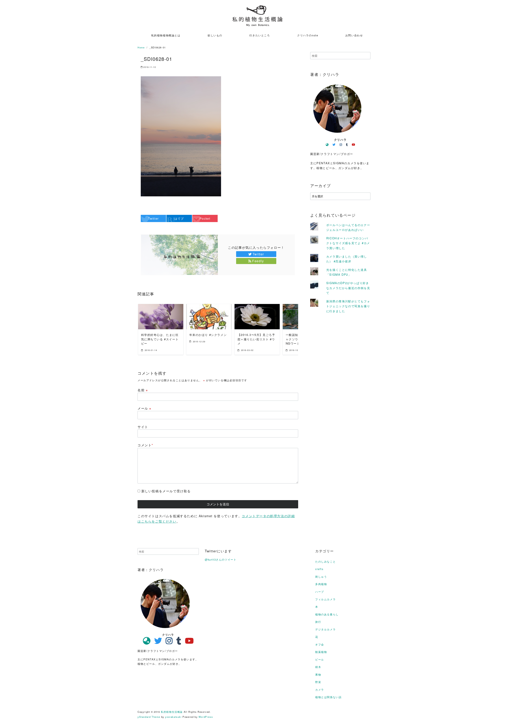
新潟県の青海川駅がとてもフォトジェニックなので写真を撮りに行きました (348, 306)
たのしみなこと (325, 561)
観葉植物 (321, 652)
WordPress (206, 716)
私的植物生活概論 (172, 711)
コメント (145, 445)
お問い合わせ (354, 35)
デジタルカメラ (325, 629)
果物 (318, 674)
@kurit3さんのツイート (220, 559)
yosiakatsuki (173, 716)
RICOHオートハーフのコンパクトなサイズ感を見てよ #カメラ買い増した (348, 243)
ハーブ (319, 592)
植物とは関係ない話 (328, 697)
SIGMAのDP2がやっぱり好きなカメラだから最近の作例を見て (348, 288)
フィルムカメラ (325, 599)
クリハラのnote (307, 35)
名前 (143, 390)
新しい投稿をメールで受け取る (166, 491)
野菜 (318, 682)
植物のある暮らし (327, 614)
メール (144, 408)
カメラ (319, 689)
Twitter (258, 254)
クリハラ (340, 140)
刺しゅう (321, 576)
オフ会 (319, 644)
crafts (319, 569)
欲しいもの (215, 35)
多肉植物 (321, 584)
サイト (143, 426)
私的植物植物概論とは (166, 35)
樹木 (318, 667)
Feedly (258, 261)
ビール (319, 659)
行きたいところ (259, 35)
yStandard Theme (149, 716)
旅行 (318, 622)
